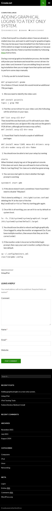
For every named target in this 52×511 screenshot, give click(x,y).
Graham (24, 30)
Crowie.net (6, 3)
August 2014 (6, 438)
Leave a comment (37, 30)
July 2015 (4, 434)
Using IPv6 (7, 271)
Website (4, 350)
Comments (7, 492)
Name (4, 329)
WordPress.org (7, 497)
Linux (14, 13)
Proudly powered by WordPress (11, 508)
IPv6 (3, 459)
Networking (5, 468)
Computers (6, 13)
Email (4, 340)
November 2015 (7, 430)
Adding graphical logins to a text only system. (18, 392)
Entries (5, 488)
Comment (5, 298)
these (3, 52)
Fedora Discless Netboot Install (13, 405)
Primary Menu (49, 3)
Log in (3, 484)
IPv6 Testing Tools (8, 400)
